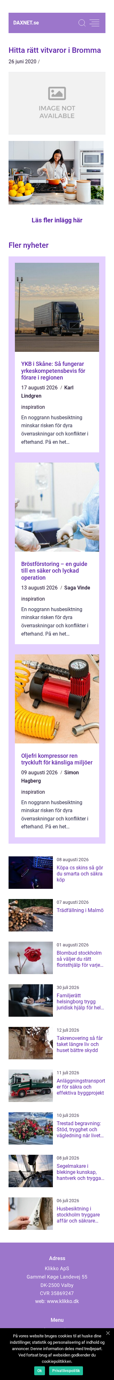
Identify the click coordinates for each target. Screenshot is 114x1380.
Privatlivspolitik (66, 1371)
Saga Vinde (77, 588)
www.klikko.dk (63, 1301)
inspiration (33, 407)
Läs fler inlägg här (57, 220)
